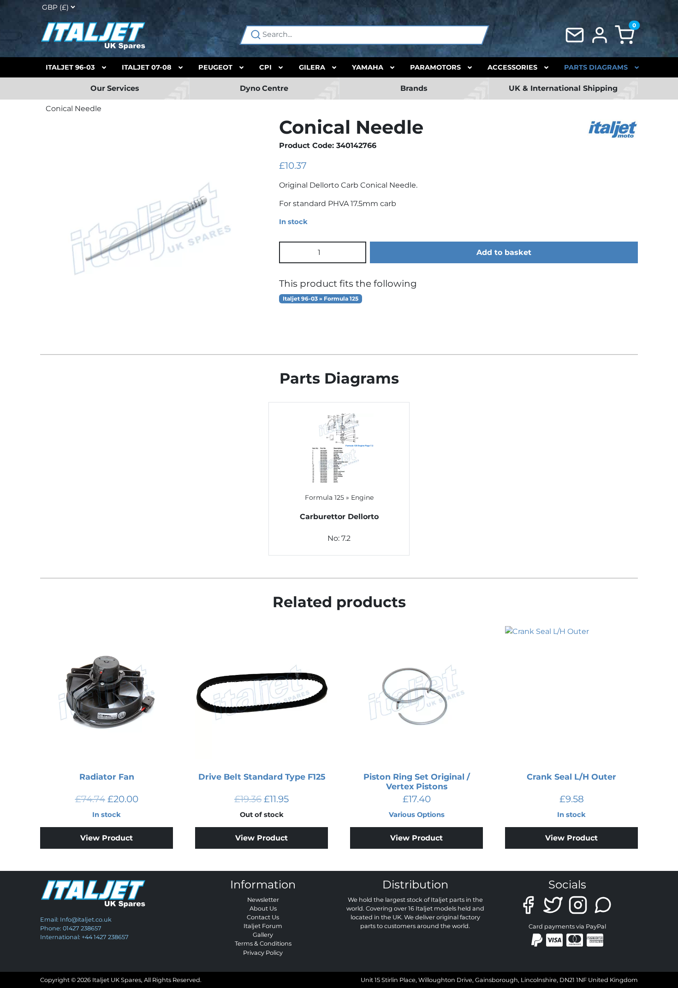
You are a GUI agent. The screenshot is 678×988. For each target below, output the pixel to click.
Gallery (263, 934)
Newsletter (263, 899)
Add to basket (503, 252)
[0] (624, 34)
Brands (414, 88)
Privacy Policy (263, 952)
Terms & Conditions (263, 943)
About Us (263, 908)
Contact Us (263, 917)
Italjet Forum (263, 926)
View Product (106, 838)
